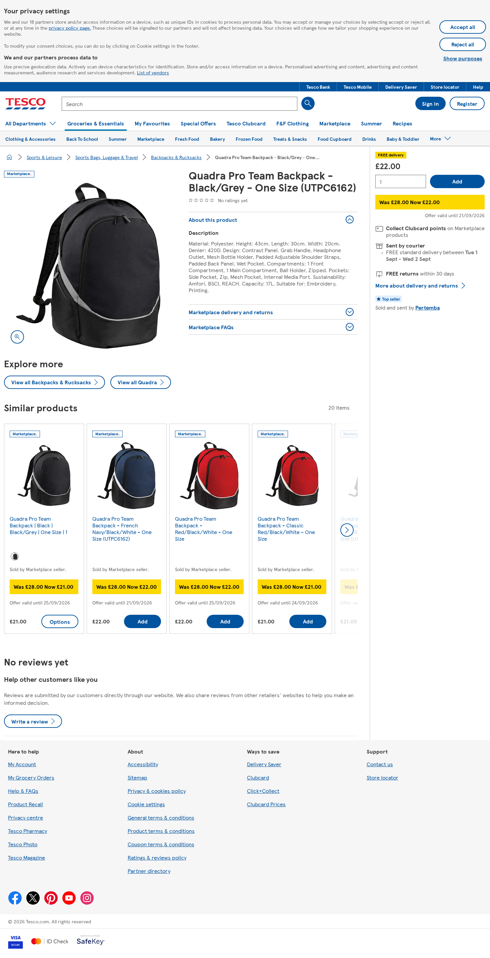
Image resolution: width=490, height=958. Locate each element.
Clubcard (258, 777)
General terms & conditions (161, 817)
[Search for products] (308, 103)
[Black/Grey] (15, 556)
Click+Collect (263, 791)
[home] (9, 157)
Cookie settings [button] (146, 804)
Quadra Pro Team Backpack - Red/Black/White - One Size (203, 528)
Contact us (380, 764)
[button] (318, 86)
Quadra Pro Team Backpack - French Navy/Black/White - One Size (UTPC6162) (122, 528)
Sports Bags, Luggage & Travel (106, 157)
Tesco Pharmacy (27, 831)
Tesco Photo (22, 844)
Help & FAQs (23, 791)
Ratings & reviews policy (157, 857)
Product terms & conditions (161, 831)
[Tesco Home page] (25, 104)
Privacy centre (25, 817)
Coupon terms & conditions (161, 844)
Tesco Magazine (26, 857)
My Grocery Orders (31, 777)
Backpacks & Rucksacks (176, 157)
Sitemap (137, 777)
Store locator (382, 777)
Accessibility (143, 764)
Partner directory (149, 871)
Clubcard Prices (266, 804)
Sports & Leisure (44, 157)
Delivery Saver (264, 764)
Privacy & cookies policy (157, 791)
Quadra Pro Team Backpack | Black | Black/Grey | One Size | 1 (38, 525)
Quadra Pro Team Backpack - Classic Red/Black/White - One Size (286, 528)
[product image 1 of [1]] (88, 265)
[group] (44, 530)
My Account (22, 764)
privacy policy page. (70, 27)
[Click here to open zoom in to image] (17, 337)
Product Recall (25, 804)
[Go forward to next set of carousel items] (347, 530)
